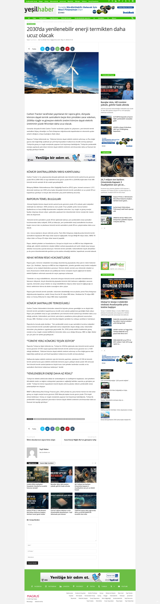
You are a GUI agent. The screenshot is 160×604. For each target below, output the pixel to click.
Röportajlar (119, 601)
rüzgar (82, 419)
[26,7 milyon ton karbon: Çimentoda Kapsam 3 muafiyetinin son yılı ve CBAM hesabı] (85, 474)
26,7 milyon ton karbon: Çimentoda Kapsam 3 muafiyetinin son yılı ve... (113, 182)
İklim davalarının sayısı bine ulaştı (41, 440)
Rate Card (120, 593)
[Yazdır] (62, 49)
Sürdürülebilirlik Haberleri (82, 18)
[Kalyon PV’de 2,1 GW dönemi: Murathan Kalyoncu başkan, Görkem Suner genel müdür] (38, 501)
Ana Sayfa (29, 22)
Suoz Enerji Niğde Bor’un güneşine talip (80, 440)
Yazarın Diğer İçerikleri (47, 463)
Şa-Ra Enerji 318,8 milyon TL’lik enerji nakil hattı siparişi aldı (123, 209)
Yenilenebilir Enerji (31, 1)
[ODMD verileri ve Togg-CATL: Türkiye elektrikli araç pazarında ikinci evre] (106, 333)
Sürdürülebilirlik (117, 598)
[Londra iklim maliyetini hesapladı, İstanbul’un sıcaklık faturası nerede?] (38, 474)
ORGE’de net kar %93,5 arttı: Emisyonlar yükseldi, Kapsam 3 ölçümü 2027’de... (123, 220)
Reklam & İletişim (110, 593)
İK (108, 18)
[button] (132, 18)
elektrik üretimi (49, 419)
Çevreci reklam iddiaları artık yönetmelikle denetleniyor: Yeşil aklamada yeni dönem (61, 512)
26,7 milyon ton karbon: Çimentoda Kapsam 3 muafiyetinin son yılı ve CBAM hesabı (85, 487)
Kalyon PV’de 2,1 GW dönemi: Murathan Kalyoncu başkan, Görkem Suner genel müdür (36, 512)
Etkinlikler (101, 18)
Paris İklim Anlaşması (72, 419)
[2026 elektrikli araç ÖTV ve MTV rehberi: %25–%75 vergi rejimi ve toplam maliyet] (106, 343)
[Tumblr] (126, 1)
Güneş (46, 1)
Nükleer (84, 1)
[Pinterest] (119, 1)
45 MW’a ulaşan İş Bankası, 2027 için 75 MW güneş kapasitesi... (122, 129)
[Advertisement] (61, 103)
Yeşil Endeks (42, 18)
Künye (101, 593)
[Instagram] (112, 1)
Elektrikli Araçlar (66, 18)
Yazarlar (71, 595)
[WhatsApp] (57, 49)
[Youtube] (132, 1)
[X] (129, 1)
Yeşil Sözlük (129, 593)
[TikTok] (122, 1)
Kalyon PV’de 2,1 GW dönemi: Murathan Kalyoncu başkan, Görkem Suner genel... (123, 199)
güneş (57, 419)
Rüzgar (41, 1)
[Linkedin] (116, 1)
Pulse (34, 18)
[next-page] (95, 463)
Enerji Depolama (93, 1)
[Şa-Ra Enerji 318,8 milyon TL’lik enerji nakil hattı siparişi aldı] (106, 210)
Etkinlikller (99, 601)
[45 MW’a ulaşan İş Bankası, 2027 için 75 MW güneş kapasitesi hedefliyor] (106, 130)
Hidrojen (77, 1)
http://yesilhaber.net (44, 452)
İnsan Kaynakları (109, 601)
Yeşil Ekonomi (54, 18)
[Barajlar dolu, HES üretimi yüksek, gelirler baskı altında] (61, 474)
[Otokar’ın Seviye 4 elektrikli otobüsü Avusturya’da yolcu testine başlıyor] (117, 288)
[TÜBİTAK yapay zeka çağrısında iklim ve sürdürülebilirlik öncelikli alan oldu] (85, 501)
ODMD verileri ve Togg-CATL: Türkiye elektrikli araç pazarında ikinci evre (123, 331)
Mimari (114, 18)
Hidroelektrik (54, 1)
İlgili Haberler (33, 463)
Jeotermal (63, 1)
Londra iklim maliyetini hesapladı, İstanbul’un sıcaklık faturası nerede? (37, 486)
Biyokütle (70, 1)
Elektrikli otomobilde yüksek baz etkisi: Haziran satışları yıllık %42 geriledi (122, 321)
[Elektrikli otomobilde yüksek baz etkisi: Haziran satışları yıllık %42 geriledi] (106, 322)
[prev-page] (93, 463)
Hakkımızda (69, 593)
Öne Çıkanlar (37, 22)
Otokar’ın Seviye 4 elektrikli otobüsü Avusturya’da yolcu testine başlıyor (114, 305)
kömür (63, 419)
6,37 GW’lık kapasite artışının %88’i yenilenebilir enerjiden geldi (123, 119)
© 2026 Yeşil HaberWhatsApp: (32, 600)
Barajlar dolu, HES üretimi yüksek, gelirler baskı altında (60, 485)
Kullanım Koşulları (80, 593)
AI (94, 18)
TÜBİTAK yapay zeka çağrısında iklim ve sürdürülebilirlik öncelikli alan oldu (85, 512)
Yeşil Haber (33, 40)
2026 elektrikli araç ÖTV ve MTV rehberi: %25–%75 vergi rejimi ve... (122, 342)
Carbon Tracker (39, 419)
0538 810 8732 (39, 601)
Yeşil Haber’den (129, 601)
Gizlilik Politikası (92, 593)
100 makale (79, 595)
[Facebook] (109, 1)
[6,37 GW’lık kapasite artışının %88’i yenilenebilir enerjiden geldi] (106, 120)
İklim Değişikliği (106, 598)
